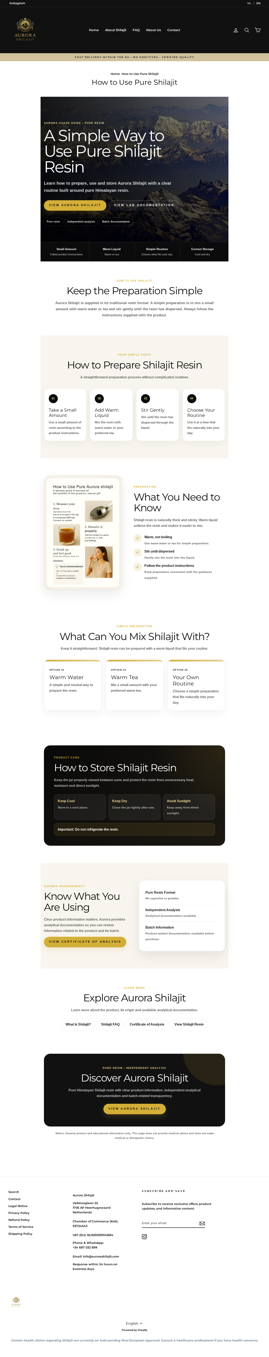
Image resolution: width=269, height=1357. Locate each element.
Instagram (17, 3)
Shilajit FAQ (110, 1024)
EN (258, 3)
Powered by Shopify (134, 1330)
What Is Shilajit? (78, 1024)
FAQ (136, 30)
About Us (153, 30)
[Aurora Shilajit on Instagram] (144, 1236)
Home (94, 30)
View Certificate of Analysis (85, 941)
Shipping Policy (20, 1233)
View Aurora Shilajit (75, 205)
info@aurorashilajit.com (101, 1256)
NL (249, 3)
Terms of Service (20, 1226)
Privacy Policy (18, 1213)
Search (13, 1192)
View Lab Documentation (144, 205)
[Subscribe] (202, 1223)
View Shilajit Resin (189, 1024)
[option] (134, 57)
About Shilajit (115, 30)
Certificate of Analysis (147, 1024)
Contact (173, 30)
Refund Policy (19, 1220)
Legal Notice (18, 1206)
